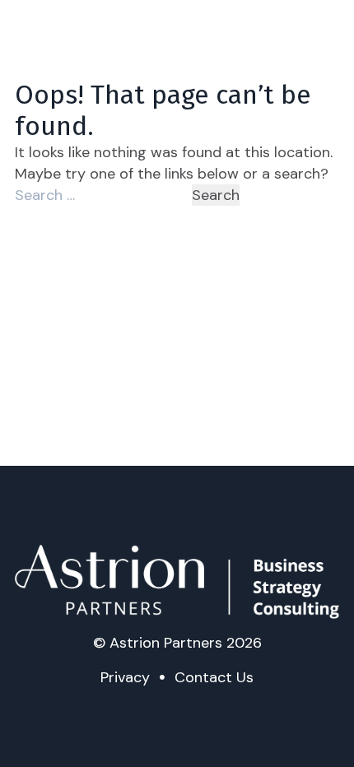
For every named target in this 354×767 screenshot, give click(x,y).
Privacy (125, 677)
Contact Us (214, 677)
